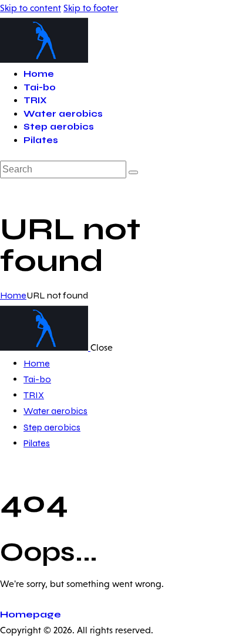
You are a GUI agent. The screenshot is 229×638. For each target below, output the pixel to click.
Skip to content (30, 8)
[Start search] (133, 172)
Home (13, 295)
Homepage (30, 614)
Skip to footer (90, 8)
